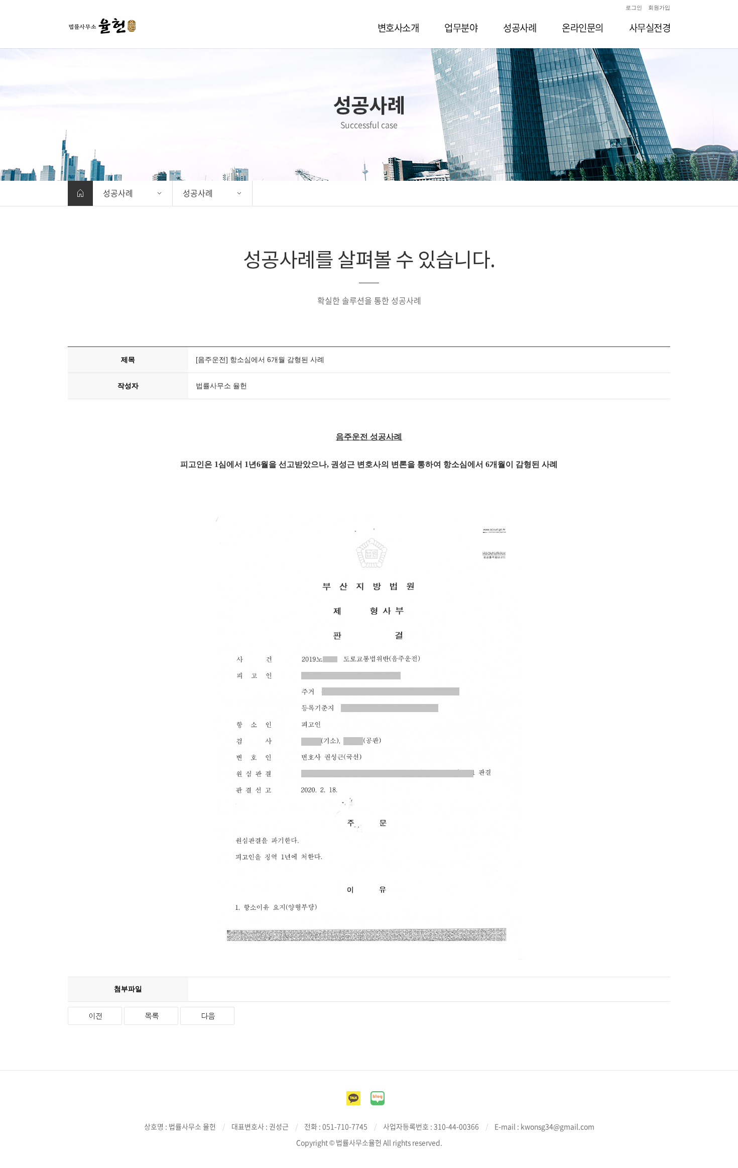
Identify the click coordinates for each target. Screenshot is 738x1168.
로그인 (634, 8)
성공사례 (118, 193)
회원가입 (659, 8)
